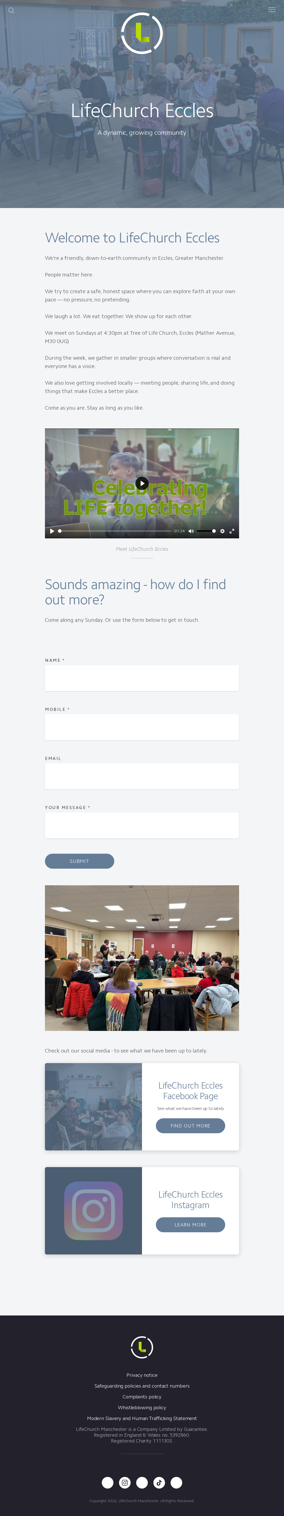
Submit (79, 861)
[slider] (114, 531)
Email (53, 758)
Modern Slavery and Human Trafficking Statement (142, 1418)
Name (55, 660)
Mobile (57, 709)
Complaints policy (142, 1397)
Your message (67, 807)
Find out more (191, 1126)
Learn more (191, 1225)
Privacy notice (142, 1375)
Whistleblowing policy (142, 1408)
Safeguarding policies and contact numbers (142, 1386)
